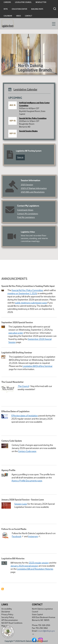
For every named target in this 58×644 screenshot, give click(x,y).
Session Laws (20, 504)
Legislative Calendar (25, 89)
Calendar (8, 16)
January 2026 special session (24, 566)
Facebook (16, 536)
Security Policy (7, 617)
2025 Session (27, 184)
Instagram (33, 536)
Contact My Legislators (27, 213)
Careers (7, 2)
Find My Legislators (26, 217)
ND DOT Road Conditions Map (11, 624)
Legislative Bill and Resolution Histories (35, 569)
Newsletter (41, 2)
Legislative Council (23, 2)
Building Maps (37, 9)
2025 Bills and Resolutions (32, 192)
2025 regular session (39, 562)
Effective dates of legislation (24, 415)
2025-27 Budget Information (34, 188)
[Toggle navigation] (52, 23)
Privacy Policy (7, 614)
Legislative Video (28, 232)
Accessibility (6, 609)
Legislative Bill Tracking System (29, 151)
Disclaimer (5, 611)
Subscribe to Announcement (2, 589)
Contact (28, 16)
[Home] (8, 23)
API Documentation (9, 620)
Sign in (20, 157)
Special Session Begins (28, 131)
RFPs (6, 9)
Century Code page (27, 451)
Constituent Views (25, 210)
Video (18, 16)
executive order (15, 333)
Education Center (19, 9)
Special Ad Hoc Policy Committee (32, 118)
